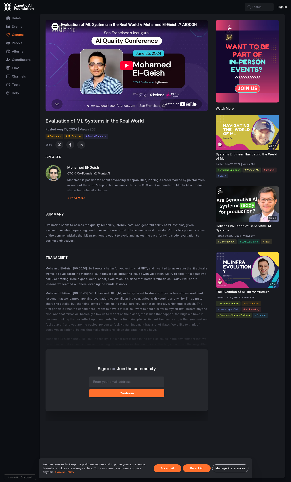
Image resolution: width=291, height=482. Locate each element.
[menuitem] (20, 18)
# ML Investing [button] (251, 309)
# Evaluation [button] (54, 136)
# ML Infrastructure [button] (228, 303)
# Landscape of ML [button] (228, 309)
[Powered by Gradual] (20, 477)
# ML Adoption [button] (251, 303)
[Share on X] (59, 145)
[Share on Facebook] (70, 145)
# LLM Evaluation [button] (249, 241)
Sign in (282, 7)
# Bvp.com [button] (260, 315)
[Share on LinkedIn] (81, 145)
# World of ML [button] (251, 170)
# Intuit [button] (266, 241)
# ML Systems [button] (73, 136)
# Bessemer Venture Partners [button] (234, 315)
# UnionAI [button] (269, 170)
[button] (249, 7)
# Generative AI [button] (226, 241)
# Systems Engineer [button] (229, 170)
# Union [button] (222, 175)
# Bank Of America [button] (96, 136)
